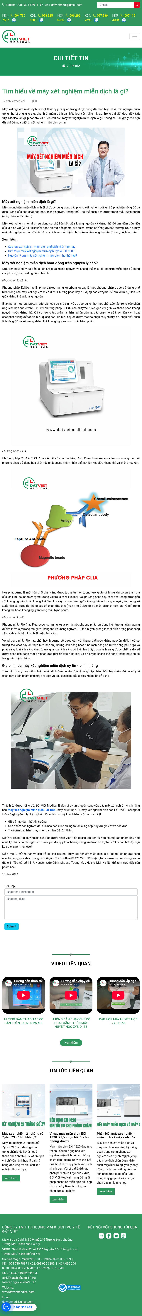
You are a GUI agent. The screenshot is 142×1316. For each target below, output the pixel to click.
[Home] (63, 66)
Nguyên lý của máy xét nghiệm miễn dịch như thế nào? (42, 255)
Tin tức (75, 66)
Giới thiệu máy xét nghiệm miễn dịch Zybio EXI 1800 (41, 251)
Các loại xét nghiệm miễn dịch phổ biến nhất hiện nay (41, 246)
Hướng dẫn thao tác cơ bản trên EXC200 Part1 (23, 1021)
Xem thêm (71, 1042)
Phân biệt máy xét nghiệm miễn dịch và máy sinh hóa (116, 1135)
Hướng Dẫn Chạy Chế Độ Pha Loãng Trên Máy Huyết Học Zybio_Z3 (71, 1023)
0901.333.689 (23, 1307)
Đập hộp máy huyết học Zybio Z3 (118, 1021)
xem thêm (11, 1178)
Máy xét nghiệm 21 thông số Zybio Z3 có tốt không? (22, 1135)
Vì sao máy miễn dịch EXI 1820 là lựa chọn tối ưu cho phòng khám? (69, 1137)
